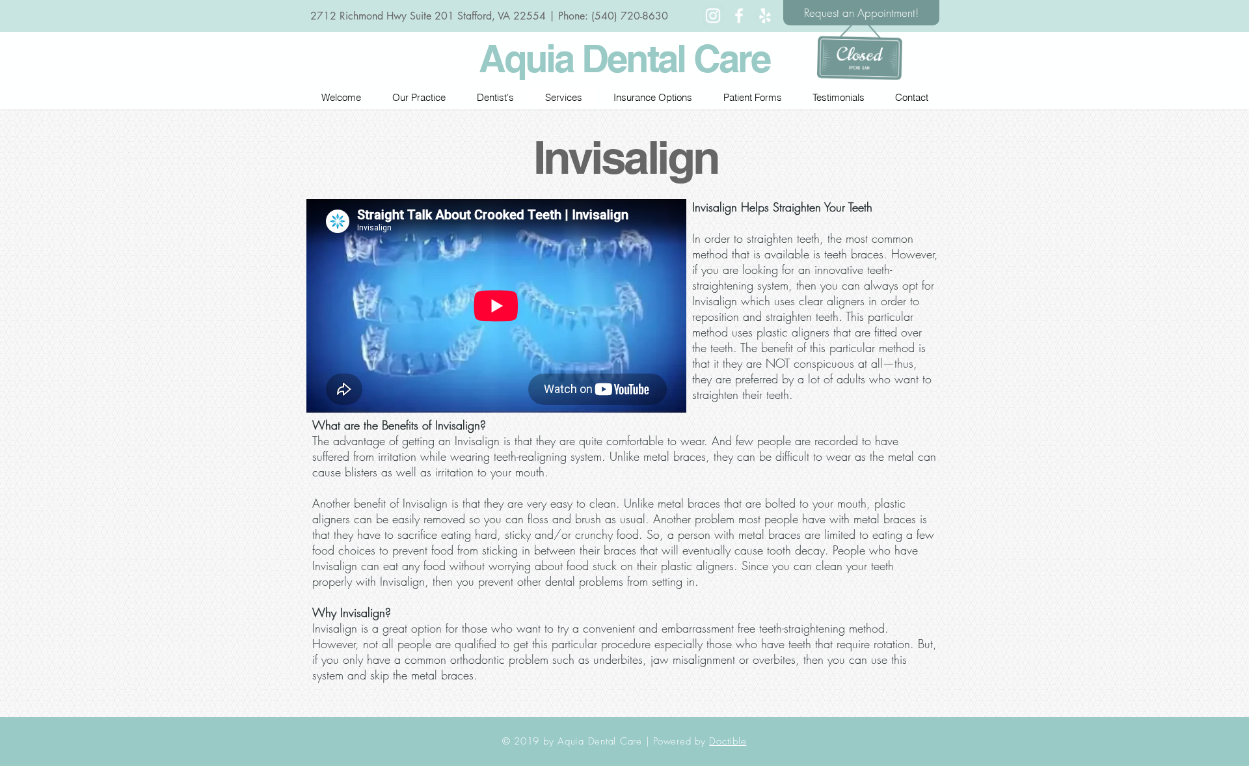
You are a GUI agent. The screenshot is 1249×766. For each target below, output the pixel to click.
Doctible (727, 741)
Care (731, 58)
